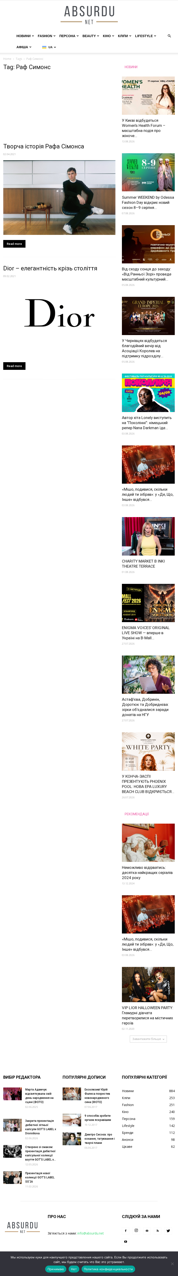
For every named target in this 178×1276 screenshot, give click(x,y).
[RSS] (157, 1231)
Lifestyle (144, 36)
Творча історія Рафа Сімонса (43, 146)
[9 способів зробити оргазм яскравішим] (72, 1120)
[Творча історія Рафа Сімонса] (59, 197)
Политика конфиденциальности (108, 1269)
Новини (23, 36)
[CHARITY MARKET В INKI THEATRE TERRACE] (148, 536)
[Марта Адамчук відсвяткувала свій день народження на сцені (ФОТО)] (12, 1093)
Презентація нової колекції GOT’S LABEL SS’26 (39, 1177)
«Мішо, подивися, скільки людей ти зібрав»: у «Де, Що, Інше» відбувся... (147, 494)
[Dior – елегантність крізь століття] (59, 319)
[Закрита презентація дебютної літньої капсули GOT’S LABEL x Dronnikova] (12, 1125)
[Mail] (147, 1231)
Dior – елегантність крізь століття (50, 268)
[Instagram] (136, 1230)
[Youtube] (125, 1242)
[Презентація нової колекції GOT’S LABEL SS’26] (12, 1177)
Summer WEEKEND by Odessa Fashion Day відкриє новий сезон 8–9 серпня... (148, 202)
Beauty (89, 36)
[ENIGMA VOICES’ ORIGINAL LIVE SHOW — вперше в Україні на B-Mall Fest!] (148, 603)
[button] (169, 36)
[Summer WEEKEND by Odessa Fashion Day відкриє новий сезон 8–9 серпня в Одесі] (148, 172)
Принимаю (56, 1269)
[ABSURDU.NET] (89, 15)
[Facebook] (125, 1231)
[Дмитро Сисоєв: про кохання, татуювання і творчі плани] (72, 1138)
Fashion (45, 36)
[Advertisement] (59, 107)
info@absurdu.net (90, 1233)
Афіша (22, 47)
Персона (67, 36)
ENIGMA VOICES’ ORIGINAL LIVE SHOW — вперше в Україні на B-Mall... (146, 632)
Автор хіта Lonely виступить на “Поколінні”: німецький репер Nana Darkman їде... (147, 422)
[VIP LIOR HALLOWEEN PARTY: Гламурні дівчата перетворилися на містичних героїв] (148, 984)
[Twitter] (168, 1231)
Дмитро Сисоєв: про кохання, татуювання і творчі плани (100, 1139)
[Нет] (172, 1263)
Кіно (107, 36)
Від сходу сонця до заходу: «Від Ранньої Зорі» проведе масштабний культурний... (146, 274)
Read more (14, 244)
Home (7, 59)
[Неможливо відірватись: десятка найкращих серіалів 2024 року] (148, 843)
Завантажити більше (146, 1039)
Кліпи (123, 36)
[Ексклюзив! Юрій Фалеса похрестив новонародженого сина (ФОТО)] (72, 1093)
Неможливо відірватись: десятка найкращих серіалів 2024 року (147, 872)
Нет (74, 1269)
